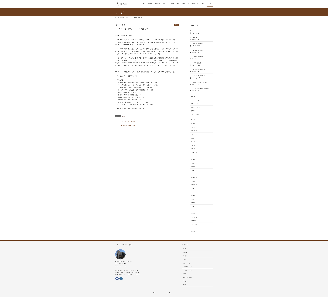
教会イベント (194, 103)
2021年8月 (194, 138)
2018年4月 (194, 210)
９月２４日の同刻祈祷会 (196, 50)
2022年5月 (194, 123)
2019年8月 (194, 188)
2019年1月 (194, 199)
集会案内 (185, 256)
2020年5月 (194, 163)
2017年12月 (194, 217)
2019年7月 (194, 192)
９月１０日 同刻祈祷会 (196, 63)
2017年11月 (194, 221)
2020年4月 (194, 166)
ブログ (184, 284)
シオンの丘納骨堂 (187, 277)
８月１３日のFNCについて (197, 75)
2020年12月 (194, 152)
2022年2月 (194, 127)
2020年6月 (194, 159)
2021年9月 (194, 134)
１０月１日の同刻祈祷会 (196, 43)
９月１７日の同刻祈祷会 (196, 56)
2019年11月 (194, 181)
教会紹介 (185, 252)
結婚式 (184, 274)
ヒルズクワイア (188, 270)
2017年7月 (194, 228)
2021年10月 (194, 130)
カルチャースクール (196, 100)
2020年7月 (194, 156)
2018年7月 (194, 206)
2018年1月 (194, 213)
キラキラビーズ (188, 266)
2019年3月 (194, 195)
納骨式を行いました (195, 37)
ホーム (184, 248)
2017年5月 (194, 231)
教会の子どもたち (195, 107)
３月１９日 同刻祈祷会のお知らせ (127, 121)
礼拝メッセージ (195, 114)
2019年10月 (194, 185)
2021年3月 (194, 141)
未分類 (176, 25)
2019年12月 (194, 177)
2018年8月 (194, 202)
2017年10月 (194, 224)
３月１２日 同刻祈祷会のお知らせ (199, 88)
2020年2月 (194, 174)
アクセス (185, 281)
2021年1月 (194, 149)
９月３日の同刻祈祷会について (126, 125)
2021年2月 (194, 145)
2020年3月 (194, 170)
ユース (184, 259)
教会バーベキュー (195, 31)
